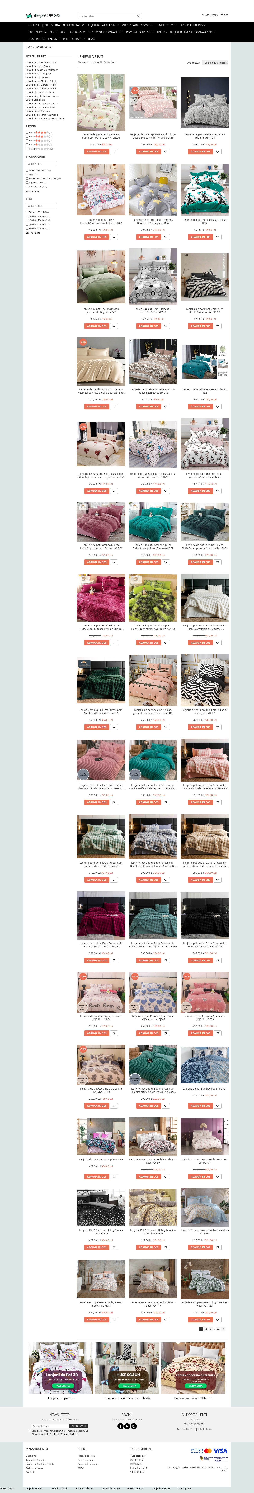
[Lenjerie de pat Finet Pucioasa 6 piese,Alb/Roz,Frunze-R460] (205, 444)
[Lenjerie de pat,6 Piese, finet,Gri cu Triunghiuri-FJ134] (205, 102)
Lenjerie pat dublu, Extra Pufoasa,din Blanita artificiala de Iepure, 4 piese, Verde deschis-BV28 (152, 1090)
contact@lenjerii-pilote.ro (196, 1429)
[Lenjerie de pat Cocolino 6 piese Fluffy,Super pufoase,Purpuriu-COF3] (101, 522)
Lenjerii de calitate (111, 1488)
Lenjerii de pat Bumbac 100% (40, 107)
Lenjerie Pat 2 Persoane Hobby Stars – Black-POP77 (101, 1231)
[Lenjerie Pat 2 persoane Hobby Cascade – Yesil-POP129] (205, 1279)
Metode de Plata (86, 1455)
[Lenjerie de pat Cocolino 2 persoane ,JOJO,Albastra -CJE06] (153, 992)
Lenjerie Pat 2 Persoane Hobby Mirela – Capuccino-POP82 (153, 1231)
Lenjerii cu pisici (59, 1488)
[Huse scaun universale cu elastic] (127, 1368)
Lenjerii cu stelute (161, 1488)
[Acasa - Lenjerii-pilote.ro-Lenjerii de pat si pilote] (43, 16)
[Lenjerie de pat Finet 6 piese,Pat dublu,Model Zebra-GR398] (205, 277)
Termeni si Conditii (35, 1459)
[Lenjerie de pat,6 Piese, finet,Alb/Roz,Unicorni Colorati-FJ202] (101, 189)
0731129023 (196, 1424)
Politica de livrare (34, 1468)
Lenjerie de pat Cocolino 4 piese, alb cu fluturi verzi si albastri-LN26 (153, 475)
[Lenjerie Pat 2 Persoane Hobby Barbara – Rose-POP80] (153, 1136)
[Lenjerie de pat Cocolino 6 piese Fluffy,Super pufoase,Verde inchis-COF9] (205, 522)
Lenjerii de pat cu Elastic (38, 66)
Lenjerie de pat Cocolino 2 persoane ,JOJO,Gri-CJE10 (101, 1090)
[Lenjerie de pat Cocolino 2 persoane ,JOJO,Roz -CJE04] (101, 992)
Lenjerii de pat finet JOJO (38, 73)
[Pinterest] (127, 1426)
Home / (30, 46)
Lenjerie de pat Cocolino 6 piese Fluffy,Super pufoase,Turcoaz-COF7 (153, 546)
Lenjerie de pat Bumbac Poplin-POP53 (101, 1159)
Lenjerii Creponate (35, 99)
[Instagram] (134, 1426)
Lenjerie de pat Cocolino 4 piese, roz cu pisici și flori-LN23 (204, 711)
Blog (91, 39)
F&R (31, 174)
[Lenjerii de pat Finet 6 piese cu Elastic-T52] (205, 362)
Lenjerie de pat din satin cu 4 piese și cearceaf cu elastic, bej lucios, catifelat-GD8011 (101, 391)
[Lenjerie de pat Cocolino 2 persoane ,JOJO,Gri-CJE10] (101, 1065)
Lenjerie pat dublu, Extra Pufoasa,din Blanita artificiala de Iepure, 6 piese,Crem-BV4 (204, 627)
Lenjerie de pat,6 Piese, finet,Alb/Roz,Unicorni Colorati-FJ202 (101, 221)
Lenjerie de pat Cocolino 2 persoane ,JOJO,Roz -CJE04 (101, 1017)
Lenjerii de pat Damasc (37, 77)
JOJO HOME (35, 182)
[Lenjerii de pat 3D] (61, 1368)
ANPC (81, 1468)
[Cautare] (138, 16)
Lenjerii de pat (7, 1488)
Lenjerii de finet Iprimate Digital (42, 103)
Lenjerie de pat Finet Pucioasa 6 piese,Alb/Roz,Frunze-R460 (204, 475)
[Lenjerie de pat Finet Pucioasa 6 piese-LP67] (205, 190)
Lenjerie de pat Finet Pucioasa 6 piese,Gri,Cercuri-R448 (152, 310)
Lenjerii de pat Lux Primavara (41, 88)
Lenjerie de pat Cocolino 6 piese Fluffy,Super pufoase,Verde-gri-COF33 (153, 627)
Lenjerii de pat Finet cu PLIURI (41, 81)
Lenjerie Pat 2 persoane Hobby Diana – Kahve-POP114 (152, 1304)
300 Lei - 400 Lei (37, 228)
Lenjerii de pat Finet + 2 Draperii (42, 114)
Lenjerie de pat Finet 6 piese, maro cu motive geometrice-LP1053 (153, 391)
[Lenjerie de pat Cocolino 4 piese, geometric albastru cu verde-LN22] (153, 680)
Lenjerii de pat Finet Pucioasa (41, 62)
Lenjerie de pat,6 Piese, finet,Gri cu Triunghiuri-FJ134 (205, 136)
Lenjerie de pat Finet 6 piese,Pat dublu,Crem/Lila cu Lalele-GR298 (101, 136)
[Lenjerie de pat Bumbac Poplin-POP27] (205, 1065)
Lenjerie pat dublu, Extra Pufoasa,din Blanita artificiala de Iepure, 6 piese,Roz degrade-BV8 (205, 786)
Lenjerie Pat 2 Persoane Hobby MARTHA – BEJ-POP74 (205, 1161)
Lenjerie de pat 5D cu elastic (40, 92)
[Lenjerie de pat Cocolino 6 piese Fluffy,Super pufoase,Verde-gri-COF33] (153, 598)
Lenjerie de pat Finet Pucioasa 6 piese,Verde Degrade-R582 (101, 310)
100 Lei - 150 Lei (37, 216)
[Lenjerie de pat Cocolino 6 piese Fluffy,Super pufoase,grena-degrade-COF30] (101, 598)
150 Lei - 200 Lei (37, 220)
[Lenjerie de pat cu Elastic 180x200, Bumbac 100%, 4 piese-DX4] (153, 189)
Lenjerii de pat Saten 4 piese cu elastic (45, 118)
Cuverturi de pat (84, 1488)
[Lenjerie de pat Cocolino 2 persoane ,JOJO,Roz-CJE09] (205, 992)
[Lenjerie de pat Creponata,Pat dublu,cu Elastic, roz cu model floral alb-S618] (153, 102)
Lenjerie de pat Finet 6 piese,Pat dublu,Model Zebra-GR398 (204, 310)
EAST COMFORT (37, 170)
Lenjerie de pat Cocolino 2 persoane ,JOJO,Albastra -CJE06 (153, 1017)
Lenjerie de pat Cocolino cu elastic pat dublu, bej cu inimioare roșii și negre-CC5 (101, 475)
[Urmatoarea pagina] (223, 1329)
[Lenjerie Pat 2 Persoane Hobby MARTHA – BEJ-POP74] (205, 1136)
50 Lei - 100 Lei (36, 212)
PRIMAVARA (35, 186)
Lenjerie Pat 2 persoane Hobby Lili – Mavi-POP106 (205, 1231)
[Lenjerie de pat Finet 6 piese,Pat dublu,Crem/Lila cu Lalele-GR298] (101, 102)
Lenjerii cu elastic (34, 1488)
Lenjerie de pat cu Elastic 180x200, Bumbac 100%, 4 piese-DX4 (153, 221)
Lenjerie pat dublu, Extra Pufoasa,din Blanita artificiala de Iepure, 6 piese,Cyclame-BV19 (101, 945)
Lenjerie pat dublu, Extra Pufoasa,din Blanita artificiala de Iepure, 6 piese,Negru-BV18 (204, 945)
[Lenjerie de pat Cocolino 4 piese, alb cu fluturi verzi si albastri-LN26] (153, 444)
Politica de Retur (86, 1459)
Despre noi (31, 1455)
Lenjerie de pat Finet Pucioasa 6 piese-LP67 (204, 221)
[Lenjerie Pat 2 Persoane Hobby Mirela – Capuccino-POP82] (153, 1207)
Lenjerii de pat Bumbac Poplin (41, 84)
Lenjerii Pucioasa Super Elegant (42, 69)
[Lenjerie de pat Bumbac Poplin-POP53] (101, 1136)
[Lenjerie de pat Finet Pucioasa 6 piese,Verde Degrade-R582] (101, 276)
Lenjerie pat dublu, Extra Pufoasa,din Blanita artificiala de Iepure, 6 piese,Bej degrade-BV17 (204, 864)
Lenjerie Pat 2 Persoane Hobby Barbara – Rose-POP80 (152, 1161)
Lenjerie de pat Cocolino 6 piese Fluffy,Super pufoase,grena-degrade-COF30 (101, 627)
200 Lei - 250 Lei (37, 224)
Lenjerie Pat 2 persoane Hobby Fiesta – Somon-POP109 (101, 1304)
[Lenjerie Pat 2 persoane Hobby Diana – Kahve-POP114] (153, 1278)
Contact (30, 1472)
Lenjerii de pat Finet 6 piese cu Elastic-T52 (204, 391)
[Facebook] (120, 1426)
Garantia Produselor (88, 1463)
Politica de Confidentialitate (64, 1434)
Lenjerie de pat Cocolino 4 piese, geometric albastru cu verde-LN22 (153, 711)
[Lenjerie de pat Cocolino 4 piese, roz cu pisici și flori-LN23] (205, 680)
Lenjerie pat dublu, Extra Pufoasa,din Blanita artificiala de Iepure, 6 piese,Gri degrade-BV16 (153, 864)
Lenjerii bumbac (135, 1488)
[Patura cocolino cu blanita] (193, 1368)
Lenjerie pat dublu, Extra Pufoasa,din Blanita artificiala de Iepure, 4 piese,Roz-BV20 (101, 786)
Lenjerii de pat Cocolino (38, 110)
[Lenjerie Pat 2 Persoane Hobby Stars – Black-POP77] (101, 1207)
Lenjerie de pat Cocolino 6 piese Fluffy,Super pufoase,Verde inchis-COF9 (205, 546)
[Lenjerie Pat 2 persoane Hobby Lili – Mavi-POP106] (205, 1207)
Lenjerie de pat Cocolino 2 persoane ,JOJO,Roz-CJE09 (204, 1017)
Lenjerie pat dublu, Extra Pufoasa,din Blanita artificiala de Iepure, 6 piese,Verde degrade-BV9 (101, 864)
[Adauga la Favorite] (114, 151)
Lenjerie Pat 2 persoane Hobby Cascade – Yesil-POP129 (205, 1304)
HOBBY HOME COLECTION (43, 178)
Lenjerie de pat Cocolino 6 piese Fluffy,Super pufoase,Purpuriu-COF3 (101, 546)
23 (218, 1328)
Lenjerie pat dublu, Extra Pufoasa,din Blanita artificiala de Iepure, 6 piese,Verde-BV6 (101, 711)
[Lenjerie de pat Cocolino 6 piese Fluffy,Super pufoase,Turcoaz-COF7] (153, 522)
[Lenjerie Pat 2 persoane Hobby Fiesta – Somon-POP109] (101, 1279)
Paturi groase (184, 1488)
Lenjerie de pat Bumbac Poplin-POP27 (205, 1088)
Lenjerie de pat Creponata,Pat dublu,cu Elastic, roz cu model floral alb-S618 (153, 136)
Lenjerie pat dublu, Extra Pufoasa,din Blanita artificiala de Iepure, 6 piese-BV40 (153, 945)
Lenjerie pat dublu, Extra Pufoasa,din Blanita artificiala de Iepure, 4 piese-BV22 (153, 786)
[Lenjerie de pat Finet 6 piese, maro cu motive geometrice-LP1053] (153, 361)
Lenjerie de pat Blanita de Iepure (42, 96)
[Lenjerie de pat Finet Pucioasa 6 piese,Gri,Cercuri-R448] (153, 276)
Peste (32, 132)
